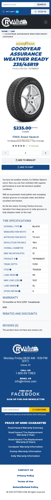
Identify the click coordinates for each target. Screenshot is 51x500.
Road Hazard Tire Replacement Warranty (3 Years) (25, 440)
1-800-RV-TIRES (25, 373)
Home (5, 31)
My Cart (11, 12)
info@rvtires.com (25, 381)
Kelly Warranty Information (25, 456)
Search (41, 4)
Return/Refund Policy (25, 487)
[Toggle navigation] (45, 22)
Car (12, 31)
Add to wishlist (27, 160)
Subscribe (40, 409)
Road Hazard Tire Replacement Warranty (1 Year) (25, 433)
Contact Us (25, 470)
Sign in (41, 11)
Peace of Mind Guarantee (25, 422)
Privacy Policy (25, 475)
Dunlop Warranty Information (25, 451)
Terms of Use (25, 481)
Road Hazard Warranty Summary (25, 428)
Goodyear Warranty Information (25, 447)
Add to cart (26, 167)
